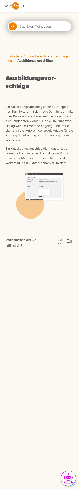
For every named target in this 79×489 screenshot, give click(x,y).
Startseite (12, 56)
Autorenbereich (35, 56)
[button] (60, 241)
